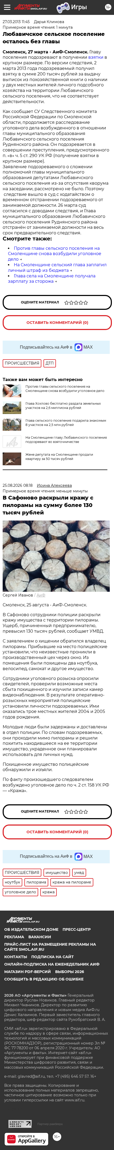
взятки (95, 57)
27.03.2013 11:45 (16, 21)
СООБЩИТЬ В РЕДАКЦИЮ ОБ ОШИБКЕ (44, 979)
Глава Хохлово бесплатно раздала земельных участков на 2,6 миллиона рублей (63, 405)
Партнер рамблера (50, 1124)
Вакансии (39, 937)
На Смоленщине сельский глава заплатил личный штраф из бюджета (57, 267)
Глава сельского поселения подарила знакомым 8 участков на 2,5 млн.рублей (65, 422)
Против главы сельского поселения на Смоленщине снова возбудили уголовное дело (54, 254)
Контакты (15, 956)
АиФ (41, 595)
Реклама (14, 937)
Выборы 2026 (69, 971)
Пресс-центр (77, 929)
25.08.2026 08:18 (18, 485)
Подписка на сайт (52, 956)
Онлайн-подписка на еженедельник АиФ (51, 964)
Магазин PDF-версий (27, 971)
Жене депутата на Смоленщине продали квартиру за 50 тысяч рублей (59, 457)
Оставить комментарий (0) (57, 322)
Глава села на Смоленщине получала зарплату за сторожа (51, 278)
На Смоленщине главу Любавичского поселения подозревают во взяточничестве (66, 440)
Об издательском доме (31, 929)
